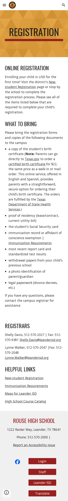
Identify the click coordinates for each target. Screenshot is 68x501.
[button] (4, 5)
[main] (34, 34)
